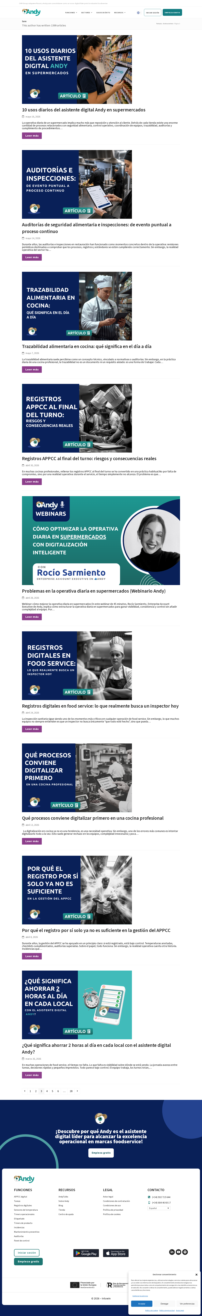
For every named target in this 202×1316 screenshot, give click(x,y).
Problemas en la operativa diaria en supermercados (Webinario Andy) (94, 591)
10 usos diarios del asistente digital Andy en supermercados (83, 109)
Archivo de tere (168, 24)
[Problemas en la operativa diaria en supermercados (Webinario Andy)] (101, 540)
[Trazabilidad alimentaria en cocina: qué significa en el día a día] (77, 306)
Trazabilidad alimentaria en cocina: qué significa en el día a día (86, 346)
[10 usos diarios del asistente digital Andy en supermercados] (77, 69)
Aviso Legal (180, 1310)
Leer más (32, 135)
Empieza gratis (28, 1261)
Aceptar (141, 1304)
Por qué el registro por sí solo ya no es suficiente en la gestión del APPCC (96, 930)
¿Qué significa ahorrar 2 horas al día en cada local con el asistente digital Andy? (96, 1048)
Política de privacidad (167, 1310)
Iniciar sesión (27, 1252)
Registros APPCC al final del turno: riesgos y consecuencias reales (89, 458)
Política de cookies (151, 1310)
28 (72, 1091)
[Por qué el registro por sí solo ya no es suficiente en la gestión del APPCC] (77, 890)
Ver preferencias (187, 1304)
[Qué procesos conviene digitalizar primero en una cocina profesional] (77, 778)
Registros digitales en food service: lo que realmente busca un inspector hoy (100, 706)
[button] (196, 1274)
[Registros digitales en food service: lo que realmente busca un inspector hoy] (77, 665)
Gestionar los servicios (140, 1296)
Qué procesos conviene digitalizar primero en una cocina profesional (93, 818)
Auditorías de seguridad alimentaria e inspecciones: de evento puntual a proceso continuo (96, 228)
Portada (159, 24)
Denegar (164, 1304)
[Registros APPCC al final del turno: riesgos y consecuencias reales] (77, 418)
